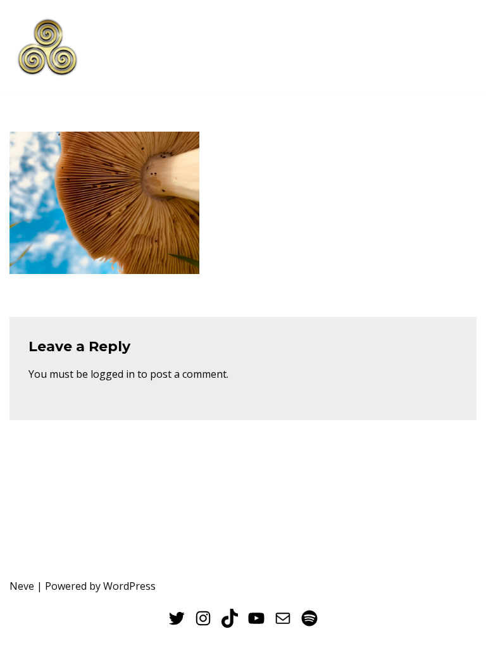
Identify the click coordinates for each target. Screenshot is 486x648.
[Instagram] (203, 618)
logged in (112, 374)
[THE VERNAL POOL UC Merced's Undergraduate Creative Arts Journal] (47, 47)
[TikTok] (229, 618)
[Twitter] (176, 618)
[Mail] (282, 618)
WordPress (129, 586)
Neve (21, 586)
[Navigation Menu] (462, 47)
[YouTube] (256, 618)
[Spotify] (309, 618)
